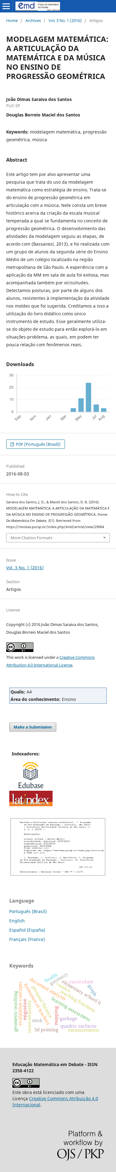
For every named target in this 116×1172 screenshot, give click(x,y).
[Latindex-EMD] (31, 804)
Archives (33, 20)
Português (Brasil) (28, 911)
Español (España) (27, 930)
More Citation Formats (31, 537)
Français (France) (27, 939)
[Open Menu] (6, 6)
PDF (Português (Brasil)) (38, 444)
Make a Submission (33, 727)
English (17, 921)
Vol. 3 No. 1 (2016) (65, 20)
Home (12, 20)
